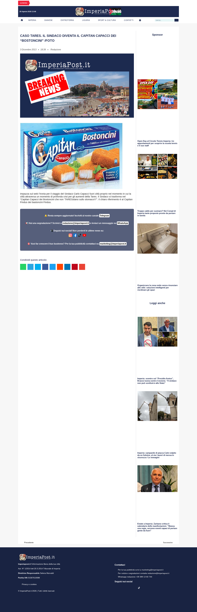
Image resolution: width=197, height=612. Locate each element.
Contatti (128, 20)
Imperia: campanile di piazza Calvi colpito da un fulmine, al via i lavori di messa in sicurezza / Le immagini (156, 455)
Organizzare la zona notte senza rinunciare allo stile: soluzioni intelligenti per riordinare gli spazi (157, 287)
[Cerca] (176, 20)
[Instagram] (158, 11)
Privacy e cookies (29, 584)
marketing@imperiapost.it (113, 244)
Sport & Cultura (107, 20)
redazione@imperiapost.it (76, 223)
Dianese (48, 20)
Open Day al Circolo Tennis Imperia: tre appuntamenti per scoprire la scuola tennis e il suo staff (157, 143)
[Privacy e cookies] (19, 582)
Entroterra (67, 20)
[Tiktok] (175, 11)
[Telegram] (169, 11)
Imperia (32, 20)
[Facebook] (153, 11)
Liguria (86, 20)
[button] (23, 267)
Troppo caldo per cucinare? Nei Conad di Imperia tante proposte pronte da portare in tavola (156, 213)
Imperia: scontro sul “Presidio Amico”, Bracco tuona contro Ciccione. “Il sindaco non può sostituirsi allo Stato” (156, 380)
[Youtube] (164, 11)
